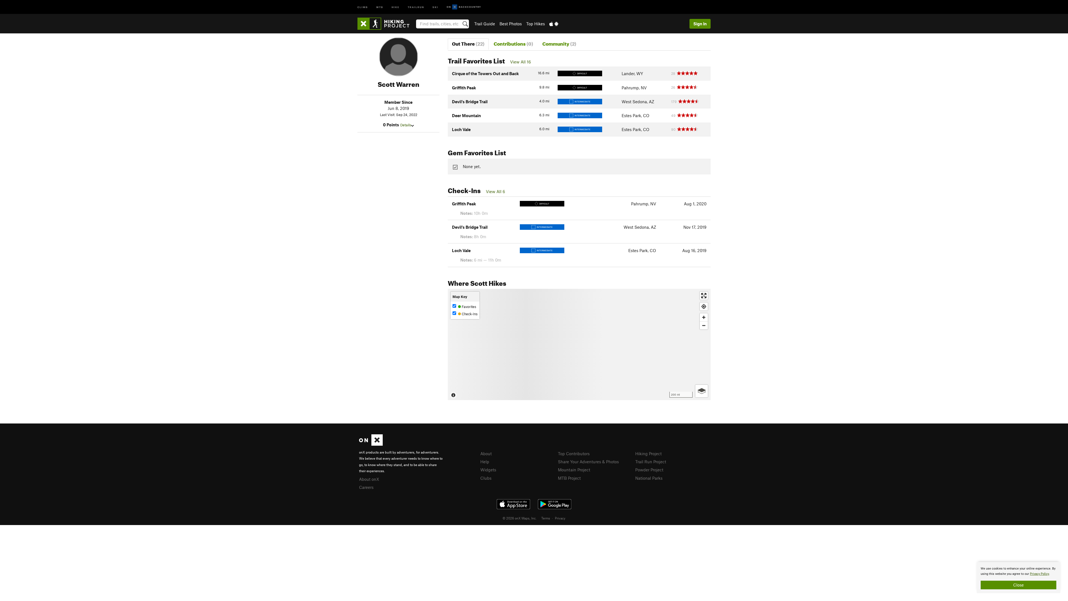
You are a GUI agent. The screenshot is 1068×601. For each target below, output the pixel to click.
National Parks (648, 478)
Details (405, 125)
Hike (395, 7)
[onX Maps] (371, 444)
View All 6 (495, 191)
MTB (379, 7)
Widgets (488, 469)
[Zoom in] (704, 317)
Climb (362, 7)
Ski (435, 7)
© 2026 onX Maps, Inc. (520, 518)
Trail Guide (484, 23)
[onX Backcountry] (463, 7)
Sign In (700, 23)
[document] (1018, 577)
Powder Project (649, 469)
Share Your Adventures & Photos (588, 461)
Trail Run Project (650, 461)
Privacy (560, 518)
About (486, 453)
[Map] (579, 344)
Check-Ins (469, 314)
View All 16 (520, 61)
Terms (545, 518)
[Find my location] (704, 306)
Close (1018, 584)
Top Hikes (535, 23)
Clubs (485, 478)
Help (484, 461)
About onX (369, 479)
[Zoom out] (704, 325)
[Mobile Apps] (553, 23)
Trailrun (416, 7)
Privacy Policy (1039, 574)
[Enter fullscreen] (704, 296)
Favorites (468, 306)
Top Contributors (574, 453)
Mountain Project (574, 469)
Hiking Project (648, 453)
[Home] (386, 24)
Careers (366, 487)
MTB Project (569, 478)
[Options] (701, 391)
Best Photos (511, 23)
